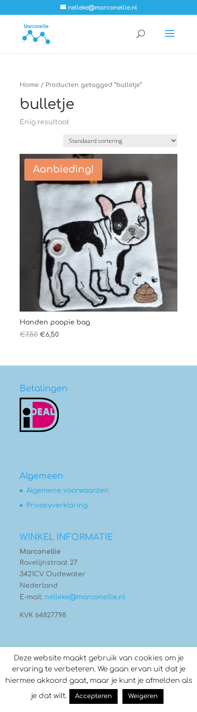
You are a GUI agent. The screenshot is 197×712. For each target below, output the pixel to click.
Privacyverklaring (57, 505)
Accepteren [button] (93, 696)
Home (29, 85)
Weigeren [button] (143, 696)
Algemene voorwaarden (67, 490)
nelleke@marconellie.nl (84, 597)
